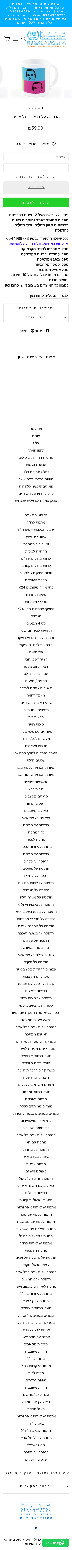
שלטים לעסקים (36, 1459)
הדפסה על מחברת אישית (36, 926)
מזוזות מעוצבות (36, 580)
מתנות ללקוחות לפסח (36, 847)
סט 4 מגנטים (36, 623)
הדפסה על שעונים (36, 940)
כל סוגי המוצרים (36, 515)
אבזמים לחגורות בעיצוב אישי (36, 969)
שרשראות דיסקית (36, 782)
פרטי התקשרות (35, 1486)
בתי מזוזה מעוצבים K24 (36, 587)
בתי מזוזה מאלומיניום (36, 1121)
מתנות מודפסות (36, 1250)
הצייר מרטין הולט (36, 674)
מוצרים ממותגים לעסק (36, 1106)
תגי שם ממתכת (36, 1034)
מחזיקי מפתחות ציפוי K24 (36, 609)
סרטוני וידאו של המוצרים (36, 494)
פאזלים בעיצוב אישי (36, 818)
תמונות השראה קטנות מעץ (36, 768)
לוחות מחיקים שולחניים (36, 573)
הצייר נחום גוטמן (36, 667)
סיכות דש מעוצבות (36, 976)
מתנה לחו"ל (36, 1359)
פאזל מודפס (36, 1409)
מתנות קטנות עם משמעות (36, 1222)
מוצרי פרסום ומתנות (36, 1092)
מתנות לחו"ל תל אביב (36, 1438)
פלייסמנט (36, 652)
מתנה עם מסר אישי (36, 1337)
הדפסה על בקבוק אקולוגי (36, 904)
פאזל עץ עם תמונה (36, 1402)
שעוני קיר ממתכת (36, 544)
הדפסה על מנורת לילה (36, 897)
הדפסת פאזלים (36, 1193)
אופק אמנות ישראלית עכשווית (36, 501)
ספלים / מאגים (36, 681)
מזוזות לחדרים (36, 1380)
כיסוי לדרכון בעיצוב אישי (36, 1005)
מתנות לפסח (36, 839)
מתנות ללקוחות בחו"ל (36, 1294)
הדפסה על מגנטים (36, 890)
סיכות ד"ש (36, 789)
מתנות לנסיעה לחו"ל (36, 1431)
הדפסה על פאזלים (36, 868)
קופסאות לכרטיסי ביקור (36, 645)
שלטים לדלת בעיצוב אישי (36, 955)
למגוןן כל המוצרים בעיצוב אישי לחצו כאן (37, 285)
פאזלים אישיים (36, 1171)
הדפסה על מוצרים (36, 825)
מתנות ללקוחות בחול (36, 1366)
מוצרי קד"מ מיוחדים (36, 1063)
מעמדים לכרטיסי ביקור (36, 732)
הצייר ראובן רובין (36, 659)
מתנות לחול (36, 1423)
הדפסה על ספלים (36, 861)
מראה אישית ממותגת (36, 1020)
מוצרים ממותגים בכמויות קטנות (36, 1113)
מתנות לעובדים (36, 1099)
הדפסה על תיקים (36, 962)
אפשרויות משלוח (36, 308)
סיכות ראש (36, 724)
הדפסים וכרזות (36, 803)
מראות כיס (36, 717)
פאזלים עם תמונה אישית (36, 1186)
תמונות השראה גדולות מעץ (36, 775)
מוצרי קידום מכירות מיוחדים (36, 1041)
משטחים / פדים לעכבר (36, 688)
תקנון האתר (36, 450)
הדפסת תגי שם (36, 991)
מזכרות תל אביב (36, 1344)
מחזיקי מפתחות (36, 602)
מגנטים (36, 616)
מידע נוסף (36, 317)
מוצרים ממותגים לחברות (36, 1315)
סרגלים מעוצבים (36, 796)
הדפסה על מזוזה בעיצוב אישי (36, 912)
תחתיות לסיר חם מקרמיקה (36, 638)
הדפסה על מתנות (36, 1149)
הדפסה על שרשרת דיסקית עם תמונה (36, 1013)
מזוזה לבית (36, 1373)
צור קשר (36, 429)
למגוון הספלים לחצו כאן (49, 295)
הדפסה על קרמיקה (36, 876)
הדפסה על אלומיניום (36, 1279)
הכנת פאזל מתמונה (36, 1395)
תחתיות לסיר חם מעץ (36, 631)
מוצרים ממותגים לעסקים (36, 1085)
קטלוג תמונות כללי (36, 472)
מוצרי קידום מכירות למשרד (36, 1049)
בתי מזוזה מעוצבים (36, 1128)
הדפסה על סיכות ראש (36, 998)
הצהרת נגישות (36, 465)
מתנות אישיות (36, 1164)
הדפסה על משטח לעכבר (36, 933)
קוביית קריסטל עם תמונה (36, 984)
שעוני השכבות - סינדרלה (36, 530)
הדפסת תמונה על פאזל (36, 1178)
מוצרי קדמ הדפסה (36, 1077)
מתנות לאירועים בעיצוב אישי (36, 1286)
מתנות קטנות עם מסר (36, 1214)
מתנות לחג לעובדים (36, 1330)
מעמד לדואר (36, 695)
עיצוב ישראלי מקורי (36, 1265)
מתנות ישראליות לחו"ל (36, 1243)
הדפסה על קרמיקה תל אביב (36, 1258)
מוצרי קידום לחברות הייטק (36, 1070)
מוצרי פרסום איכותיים (36, 1056)
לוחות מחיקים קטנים (36, 566)
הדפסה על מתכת (36, 1452)
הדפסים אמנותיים (36, 710)
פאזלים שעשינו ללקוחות (36, 486)
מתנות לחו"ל (36, 522)
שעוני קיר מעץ (36, 537)
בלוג (36, 443)
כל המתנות (36, 832)
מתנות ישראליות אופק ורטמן (36, 1207)
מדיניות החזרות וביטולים (36, 458)
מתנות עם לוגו (36, 1142)
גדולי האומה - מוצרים (36, 703)
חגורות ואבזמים (36, 746)
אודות (36, 436)
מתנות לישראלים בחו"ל (36, 1236)
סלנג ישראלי (36, 1445)
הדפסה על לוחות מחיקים (36, 883)
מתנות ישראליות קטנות (36, 1200)
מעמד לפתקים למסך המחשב (36, 753)
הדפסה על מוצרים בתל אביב (36, 1027)
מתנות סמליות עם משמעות (36, 1229)
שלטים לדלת (36, 760)
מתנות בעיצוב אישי (36, 1157)
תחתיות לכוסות (36, 551)
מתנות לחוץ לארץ (36, 1301)
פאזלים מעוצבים (36, 811)
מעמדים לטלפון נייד (36, 739)
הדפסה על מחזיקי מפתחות (36, 919)
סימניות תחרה (36, 595)
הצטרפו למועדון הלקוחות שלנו (35, 1473)
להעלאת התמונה (36, 177)
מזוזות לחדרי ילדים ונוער (36, 479)
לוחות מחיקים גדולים (36, 559)
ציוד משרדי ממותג (36, 948)
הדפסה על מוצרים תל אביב (36, 1135)
